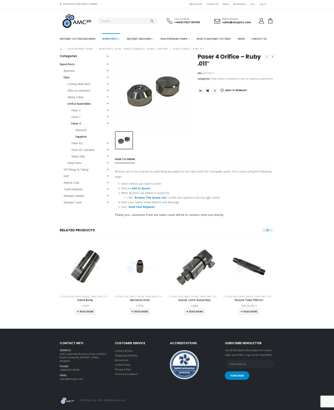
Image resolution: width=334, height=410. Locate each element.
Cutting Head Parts (78, 84)
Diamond (80, 130)
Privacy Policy (123, 369)
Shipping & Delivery (126, 355)
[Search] (152, 21)
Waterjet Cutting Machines (77, 38)
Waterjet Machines (139, 38)
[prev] (266, 56)
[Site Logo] (77, 21)
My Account (195, 4)
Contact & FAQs (124, 351)
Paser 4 (243, 78)
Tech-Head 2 (110, 296)
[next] (272, 56)
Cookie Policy (122, 364)
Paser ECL (77, 143)
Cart (252, 4)
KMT (66, 176)
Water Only (78, 156)
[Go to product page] (85, 266)
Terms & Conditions (126, 374)
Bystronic (69, 71)
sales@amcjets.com (71, 379)
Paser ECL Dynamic (83, 150)
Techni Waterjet (73, 189)
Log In (262, 4)
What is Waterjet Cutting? (214, 38)
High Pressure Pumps (173, 38)
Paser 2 (75, 110)
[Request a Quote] (270, 20)
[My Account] (261, 20)
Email (208, 90)
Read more (87, 311)
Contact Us (212, 4)
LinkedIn (201, 90)
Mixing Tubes (75, 97)
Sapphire (254, 78)
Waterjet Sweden (74, 196)
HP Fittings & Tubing (76, 169)
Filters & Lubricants (78, 90)
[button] (264, 230)
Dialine (85, 296)
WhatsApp (215, 90)
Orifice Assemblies (227, 78)
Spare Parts (110, 38)
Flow (213, 78)
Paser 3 (75, 117)
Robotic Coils (71, 182)
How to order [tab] (125, 159)
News (226, 4)
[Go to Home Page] (61, 49)
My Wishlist (239, 4)
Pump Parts (74, 163)
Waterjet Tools (73, 202)
